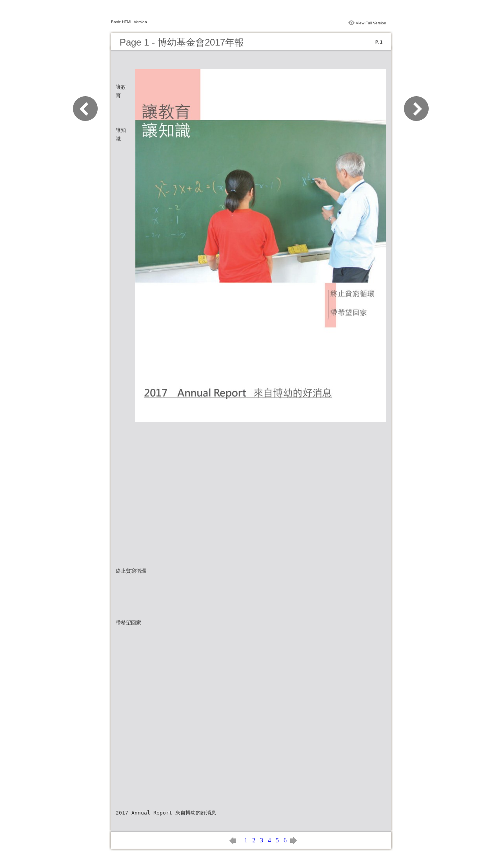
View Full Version (371, 23)
